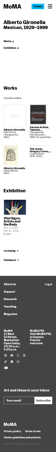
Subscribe (43, 400)
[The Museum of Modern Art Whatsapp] (18, 361)
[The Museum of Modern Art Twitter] (18, 355)
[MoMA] (10, 424)
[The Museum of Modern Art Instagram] (5, 355)
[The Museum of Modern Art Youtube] (6, 367)
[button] (50, 6)
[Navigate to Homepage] (12, 6)
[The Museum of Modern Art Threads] (24, 355)
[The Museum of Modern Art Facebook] (11, 355)
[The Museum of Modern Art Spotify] (11, 361)
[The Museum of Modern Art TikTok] (5, 361)
